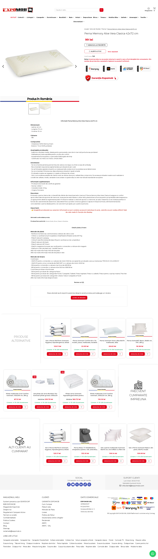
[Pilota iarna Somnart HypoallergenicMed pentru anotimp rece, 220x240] (73, 381)
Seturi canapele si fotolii (84, 540)
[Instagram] (89, 484)
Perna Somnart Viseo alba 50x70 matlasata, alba (112, 341)
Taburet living (20, 543)
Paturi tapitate (62, 543)
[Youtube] (73, 484)
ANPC (44, 523)
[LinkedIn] (81, 484)
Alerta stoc (96, 51)
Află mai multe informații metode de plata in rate (47, 252)
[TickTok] (85, 484)
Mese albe (27, 547)
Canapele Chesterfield (40, 540)
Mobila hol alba (136, 547)
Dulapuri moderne (33, 543)
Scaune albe (52, 547)
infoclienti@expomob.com (133, 486)
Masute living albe (39, 547)
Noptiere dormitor (48, 543)
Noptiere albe (91, 547)
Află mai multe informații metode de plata (45, 250)
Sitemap (6, 528)
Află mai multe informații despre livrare (44, 278)
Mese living (129, 540)
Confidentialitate (9, 518)
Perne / (104, 29)
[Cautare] (101, 10)
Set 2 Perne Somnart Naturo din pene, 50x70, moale (141, 448)
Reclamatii (46, 520)
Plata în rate (46, 507)
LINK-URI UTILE (10, 536)
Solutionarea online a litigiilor (52, 518)
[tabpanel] (39, 63)
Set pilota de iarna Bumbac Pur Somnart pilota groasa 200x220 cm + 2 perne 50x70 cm (45, 395)
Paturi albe (80, 547)
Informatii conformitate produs (40, 217)
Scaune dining (117, 543)
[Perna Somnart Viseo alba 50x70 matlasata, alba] (112, 329)
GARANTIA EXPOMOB (50, 502)
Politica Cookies (9, 520)
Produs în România (63, 221)
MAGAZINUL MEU (11, 497)
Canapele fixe (25, 540)
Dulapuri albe (114, 547)
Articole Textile (49, 221)
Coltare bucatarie (75, 543)
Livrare (44, 512)
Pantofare (7, 547)
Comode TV (119, 540)
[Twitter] (77, 484)
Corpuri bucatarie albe (66, 547)
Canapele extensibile (11, 540)
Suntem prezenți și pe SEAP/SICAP (16, 502)
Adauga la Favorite (97, 45)
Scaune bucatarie (103, 543)
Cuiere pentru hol (141, 543)
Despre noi (7, 510)
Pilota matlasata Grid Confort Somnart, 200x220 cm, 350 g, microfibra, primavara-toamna (101, 395)
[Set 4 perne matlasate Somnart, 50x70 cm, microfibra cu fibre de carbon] (113, 435)
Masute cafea (141, 540)
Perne (55, 221)
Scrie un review (79, 298)
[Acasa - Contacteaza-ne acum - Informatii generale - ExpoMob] (18, 9)
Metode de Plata (48, 510)
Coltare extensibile (57, 540)
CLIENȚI (45, 497)
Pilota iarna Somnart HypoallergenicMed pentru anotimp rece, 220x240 (73, 395)
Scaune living (8, 543)
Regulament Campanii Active (14, 512)
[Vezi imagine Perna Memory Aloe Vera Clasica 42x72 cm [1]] (45, 108)
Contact (6, 523)
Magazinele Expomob (11, 507)
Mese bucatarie (89, 543)
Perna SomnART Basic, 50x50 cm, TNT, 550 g (139, 341)
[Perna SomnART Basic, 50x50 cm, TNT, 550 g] (139, 329)
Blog (5, 526)
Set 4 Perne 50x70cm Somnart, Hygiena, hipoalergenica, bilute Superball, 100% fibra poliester (57, 342)
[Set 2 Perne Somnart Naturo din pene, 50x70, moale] (141, 435)
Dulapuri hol (16, 547)
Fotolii (111, 540)
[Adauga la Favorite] (65, 354)
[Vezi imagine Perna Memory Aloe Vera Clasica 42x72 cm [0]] (33, 108)
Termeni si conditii (10, 515)
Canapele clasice (101, 540)
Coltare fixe (69, 540)
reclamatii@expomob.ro (12, 531)
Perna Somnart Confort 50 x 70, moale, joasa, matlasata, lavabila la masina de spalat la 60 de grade (84, 342)
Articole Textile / (95, 29)
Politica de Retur (48, 515)
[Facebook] (69, 484)
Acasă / (87, 29)
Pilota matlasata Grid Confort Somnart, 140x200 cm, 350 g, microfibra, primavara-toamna (17, 395)
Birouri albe (125, 547)
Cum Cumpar (47, 504)
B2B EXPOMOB (9, 504)
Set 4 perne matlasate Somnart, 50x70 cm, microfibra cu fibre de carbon (113, 449)
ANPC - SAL (46, 526)
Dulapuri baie (129, 543)
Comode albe (103, 547)
